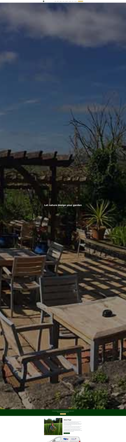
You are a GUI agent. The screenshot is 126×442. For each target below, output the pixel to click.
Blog (72, 1)
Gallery (70, 1)
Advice (63, 1)
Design (61, 1)
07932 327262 (81, 1)
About (58, 1)
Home (55, 1)
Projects (66, 1)
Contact (75, 1)
